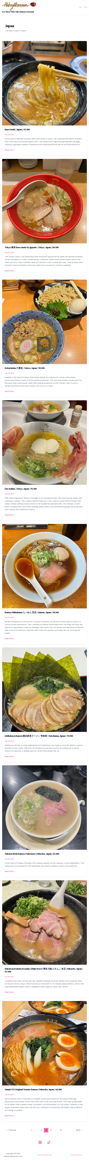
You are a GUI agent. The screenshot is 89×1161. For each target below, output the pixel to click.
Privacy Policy (76, 1155)
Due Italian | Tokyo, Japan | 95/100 (21, 488)
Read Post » (9, 150)
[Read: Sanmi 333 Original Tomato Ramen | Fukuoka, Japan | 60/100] (44, 1043)
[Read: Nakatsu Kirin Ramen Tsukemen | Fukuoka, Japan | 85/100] (44, 807)
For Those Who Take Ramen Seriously (18, 12)
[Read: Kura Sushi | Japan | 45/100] (44, 83)
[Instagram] (40, 1142)
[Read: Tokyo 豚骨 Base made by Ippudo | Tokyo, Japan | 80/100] (44, 201)
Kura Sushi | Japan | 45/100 (17, 129)
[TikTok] (48, 1142)
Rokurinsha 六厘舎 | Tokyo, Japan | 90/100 (25, 368)
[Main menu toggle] (80, 7)
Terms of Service (45, 1155)
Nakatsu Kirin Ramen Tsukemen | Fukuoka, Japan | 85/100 (32, 853)
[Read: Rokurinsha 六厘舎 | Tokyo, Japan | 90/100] (44, 322)
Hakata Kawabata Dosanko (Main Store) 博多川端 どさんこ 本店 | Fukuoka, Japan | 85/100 (44, 970)
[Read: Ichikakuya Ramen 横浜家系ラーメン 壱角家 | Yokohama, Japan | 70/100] (44, 689)
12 (61, 1130)
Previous (11, 1130)
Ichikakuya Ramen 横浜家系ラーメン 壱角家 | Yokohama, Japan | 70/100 (39, 735)
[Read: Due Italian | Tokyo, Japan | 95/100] (44, 442)
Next (79, 1130)
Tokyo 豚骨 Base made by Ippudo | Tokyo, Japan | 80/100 (32, 247)
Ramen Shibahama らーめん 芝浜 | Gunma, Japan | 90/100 (32, 612)
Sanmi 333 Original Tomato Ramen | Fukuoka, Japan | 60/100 (33, 1089)
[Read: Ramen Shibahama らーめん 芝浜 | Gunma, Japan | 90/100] (44, 566)
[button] (86, 7)
